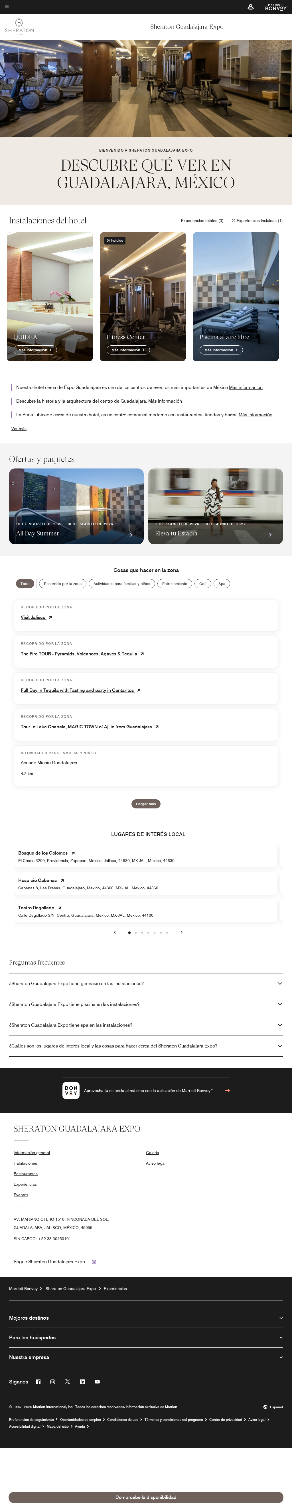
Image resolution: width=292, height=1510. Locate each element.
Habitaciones (25, 1163)
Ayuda (80, 1427)
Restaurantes (26, 1173)
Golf (202, 583)
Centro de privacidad (225, 1420)
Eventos (21, 1195)
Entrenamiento (174, 583)
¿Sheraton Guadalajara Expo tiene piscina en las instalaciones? (74, 1004)
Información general (32, 1152)
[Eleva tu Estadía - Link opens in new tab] (215, 506)
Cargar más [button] (146, 804)
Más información (33, 350)
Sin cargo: (42, 1238)
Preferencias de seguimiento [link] (31, 1420)
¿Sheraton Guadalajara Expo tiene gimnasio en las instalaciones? (76, 983)
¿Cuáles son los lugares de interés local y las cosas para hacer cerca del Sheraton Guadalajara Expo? (113, 1046)
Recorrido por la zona (63, 583)
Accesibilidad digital (24, 1427)
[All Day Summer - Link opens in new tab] (76, 506)
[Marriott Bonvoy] (273, 7)
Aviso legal (155, 1163)
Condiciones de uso (122, 1420)
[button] (251, 6)
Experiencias (25, 1184)
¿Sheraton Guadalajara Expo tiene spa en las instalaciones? (70, 1025)
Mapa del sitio (58, 1427)
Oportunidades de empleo (80, 1420)
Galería (152, 1152)
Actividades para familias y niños (122, 583)
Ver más (19, 428)
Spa (221, 583)
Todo (25, 583)
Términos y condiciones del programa (174, 1420)
